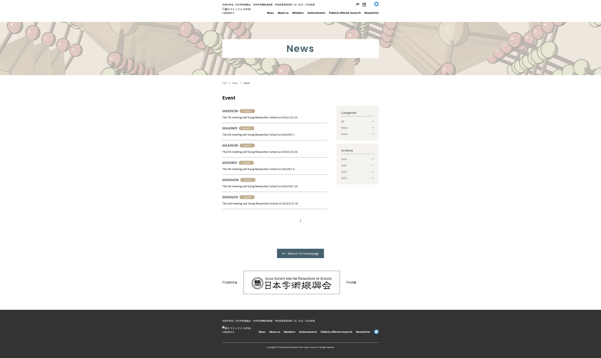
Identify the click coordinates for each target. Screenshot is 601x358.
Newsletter (372, 13)
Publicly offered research (345, 13)
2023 (344, 178)
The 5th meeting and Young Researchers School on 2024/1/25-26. (260, 152)
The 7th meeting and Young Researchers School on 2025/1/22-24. (260, 117)
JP (357, 4)
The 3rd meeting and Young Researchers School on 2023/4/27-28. (260, 186)
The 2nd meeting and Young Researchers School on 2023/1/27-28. (260, 203)
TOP (224, 83)
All (342, 121)
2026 (344, 159)
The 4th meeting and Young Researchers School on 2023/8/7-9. (258, 169)
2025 (344, 165)
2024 (344, 171)
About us (283, 13)
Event (247, 83)
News (270, 13)
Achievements (316, 13)
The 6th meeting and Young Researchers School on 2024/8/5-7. (258, 134)
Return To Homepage (303, 253)
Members (298, 13)
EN (364, 4)
